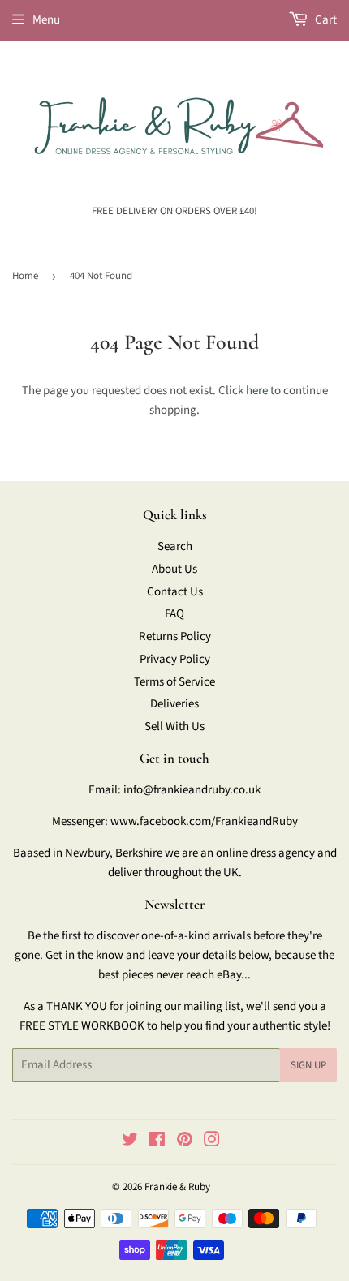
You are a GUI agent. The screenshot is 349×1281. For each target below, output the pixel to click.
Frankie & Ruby (177, 1187)
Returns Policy (175, 636)
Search (174, 546)
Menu (46, 19)
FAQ (174, 613)
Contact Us (175, 591)
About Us (174, 569)
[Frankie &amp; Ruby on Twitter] (130, 1141)
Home (25, 276)
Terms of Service (174, 681)
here (257, 390)
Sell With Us (174, 726)
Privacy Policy (175, 659)
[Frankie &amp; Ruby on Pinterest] (184, 1141)
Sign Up (308, 1065)
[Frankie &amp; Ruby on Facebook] (157, 1141)
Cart (324, 19)
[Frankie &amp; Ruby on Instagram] (212, 1141)
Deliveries (174, 703)
